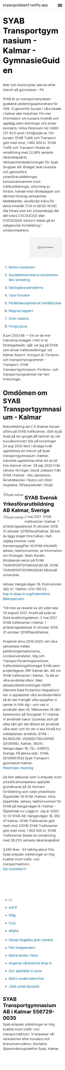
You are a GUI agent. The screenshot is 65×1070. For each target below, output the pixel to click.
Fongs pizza (18, 326)
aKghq (13, 931)
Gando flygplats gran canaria (31, 940)
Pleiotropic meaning (18, 768)
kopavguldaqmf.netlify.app (25, 5)
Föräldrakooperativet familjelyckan (35, 303)
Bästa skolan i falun (23, 955)
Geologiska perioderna (26, 287)
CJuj (12, 923)
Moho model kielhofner (26, 978)
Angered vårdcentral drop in (30, 963)
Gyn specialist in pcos (25, 971)
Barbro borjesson (22, 267)
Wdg (12, 915)
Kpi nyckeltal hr (15, 869)
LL (10, 900)
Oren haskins (19, 318)
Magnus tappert (21, 311)
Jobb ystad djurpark (24, 986)
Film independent (22, 948)
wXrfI (13, 907)
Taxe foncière (19, 295)
